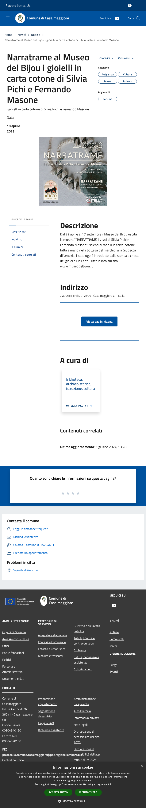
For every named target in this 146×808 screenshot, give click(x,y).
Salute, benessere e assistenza (86, 660)
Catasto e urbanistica (51, 649)
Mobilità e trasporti (50, 655)
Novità (22, 34)
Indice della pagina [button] (22, 219)
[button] (73, 801)
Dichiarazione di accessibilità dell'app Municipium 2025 (87, 754)
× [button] (141, 765)
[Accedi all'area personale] (130, 5)
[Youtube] (115, 18)
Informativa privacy (86, 717)
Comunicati (117, 639)
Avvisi (113, 646)
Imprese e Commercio (52, 642)
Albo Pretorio (82, 711)
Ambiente (80, 650)
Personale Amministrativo (12, 669)
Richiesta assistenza (51, 730)
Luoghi (114, 664)
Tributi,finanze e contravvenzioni (84, 641)
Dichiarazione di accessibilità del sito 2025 (86, 736)
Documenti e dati (13, 678)
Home (8, 34)
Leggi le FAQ (46, 723)
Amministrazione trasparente (85, 701)
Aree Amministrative (15, 639)
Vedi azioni (124, 58)
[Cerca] (138, 18)
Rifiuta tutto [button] (88, 792)
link (109, 784)
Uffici (5, 646)
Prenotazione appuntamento (47, 701)
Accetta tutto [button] (58, 792)
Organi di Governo (14, 632)
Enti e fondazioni (13, 652)
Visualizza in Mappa (99, 321)
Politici (6, 659)
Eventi (114, 671)
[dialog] (73, 785)
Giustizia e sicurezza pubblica (87, 628)
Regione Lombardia (18, 5)
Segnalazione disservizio (46, 714)
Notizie (35, 34)
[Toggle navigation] (7, 18)
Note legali (81, 724)
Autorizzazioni (83, 669)
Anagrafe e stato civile (52, 635)
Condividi (104, 58)
